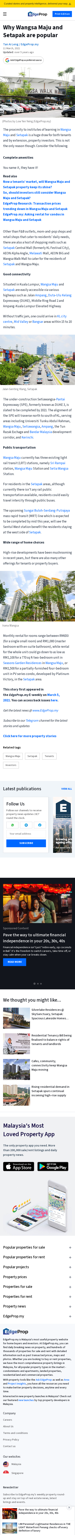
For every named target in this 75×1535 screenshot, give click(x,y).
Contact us (9, 1446)
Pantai (60, 399)
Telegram (32, 720)
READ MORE (15, 962)
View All (66, 789)
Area (66, 1380)
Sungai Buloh (33, 510)
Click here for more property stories (29, 736)
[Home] (37, 14)
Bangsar (37, 321)
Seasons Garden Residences (22, 663)
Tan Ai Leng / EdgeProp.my (21, 44)
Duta (51, 295)
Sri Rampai (57, 463)
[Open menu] (4, 14)
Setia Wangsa (59, 468)
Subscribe (26, 843)
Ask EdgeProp (44, 1380)
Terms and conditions (15, 1433)
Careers (7, 1420)
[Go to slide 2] (38, 984)
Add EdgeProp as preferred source (26, 60)
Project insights (17, 1384)
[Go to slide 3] (41, 984)
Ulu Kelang (64, 295)
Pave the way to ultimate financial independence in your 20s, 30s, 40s (34, 938)
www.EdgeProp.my (45, 710)
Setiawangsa (31, 426)
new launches (26, 1400)
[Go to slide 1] (34, 984)
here (54, 700)
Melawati (35, 253)
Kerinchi (27, 437)
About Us (8, 1426)
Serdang (49, 510)
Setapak (22, 135)
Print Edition (62, 14)
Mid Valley (21, 321)
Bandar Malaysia (41, 432)
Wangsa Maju (49, 284)
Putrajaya (63, 510)
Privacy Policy (11, 1440)
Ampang (41, 295)
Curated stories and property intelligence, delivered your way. (36, 3)
